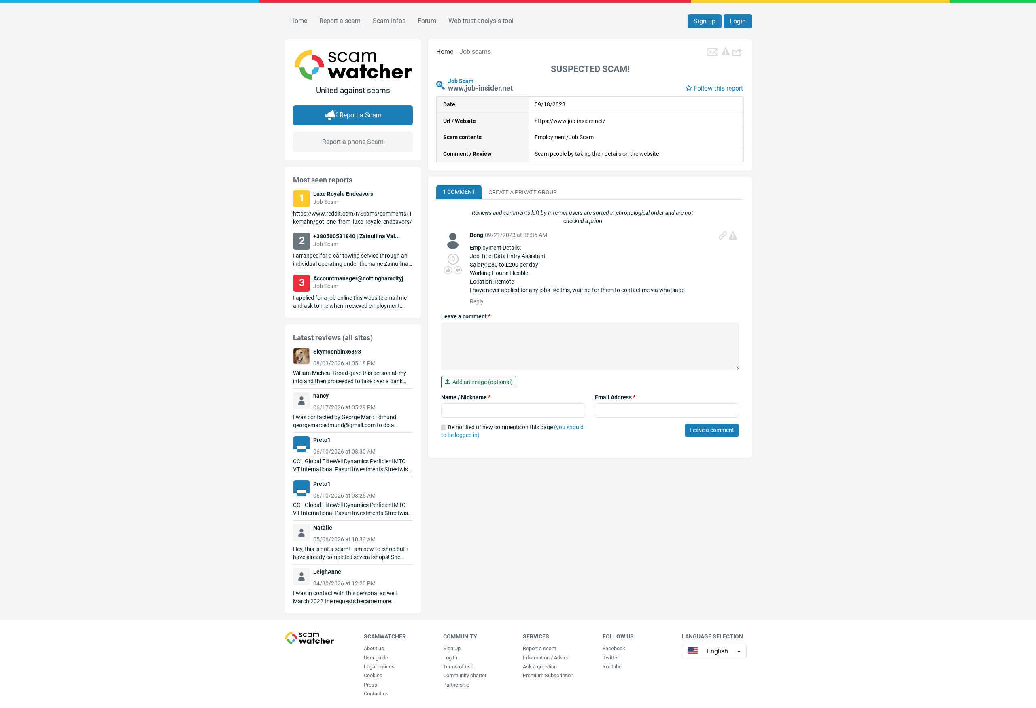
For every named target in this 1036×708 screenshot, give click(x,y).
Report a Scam (361, 115)
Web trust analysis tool (481, 21)
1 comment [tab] (459, 192)
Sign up (704, 21)
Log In (450, 658)
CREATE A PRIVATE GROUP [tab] (522, 192)
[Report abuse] (733, 235)
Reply (477, 301)
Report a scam (340, 21)
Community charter (464, 675)
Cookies (373, 675)
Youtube (612, 666)
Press (370, 685)
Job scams (475, 51)
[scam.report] (726, 51)
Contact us (376, 694)
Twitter (611, 658)
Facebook (614, 648)
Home (298, 21)
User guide (376, 658)
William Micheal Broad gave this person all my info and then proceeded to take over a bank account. (349, 381)
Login (738, 21)
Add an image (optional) (481, 382)
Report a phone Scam (353, 142)
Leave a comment (465, 316)
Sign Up (452, 648)
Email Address (615, 397)
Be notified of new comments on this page (512, 431)
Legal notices (379, 666)
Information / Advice (546, 658)
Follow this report (718, 88)
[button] (738, 51)
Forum (427, 21)
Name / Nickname (465, 397)
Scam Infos (389, 21)
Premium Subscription (548, 675)
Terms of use (458, 666)
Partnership (456, 685)
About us (374, 648)
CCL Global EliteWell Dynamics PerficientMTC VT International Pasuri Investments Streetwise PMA (352, 469)
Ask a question (540, 666)
